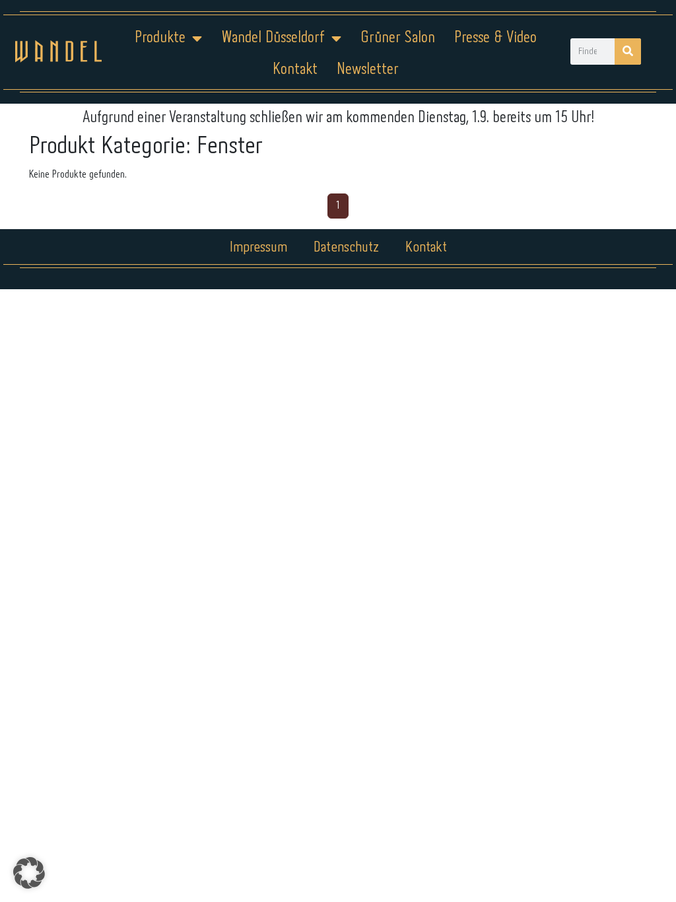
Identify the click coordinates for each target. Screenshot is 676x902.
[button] (29, 873)
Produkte (160, 38)
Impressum (258, 247)
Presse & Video (495, 38)
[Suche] (628, 51)
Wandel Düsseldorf (273, 38)
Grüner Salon (397, 38)
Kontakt (295, 70)
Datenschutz (346, 247)
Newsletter (368, 70)
